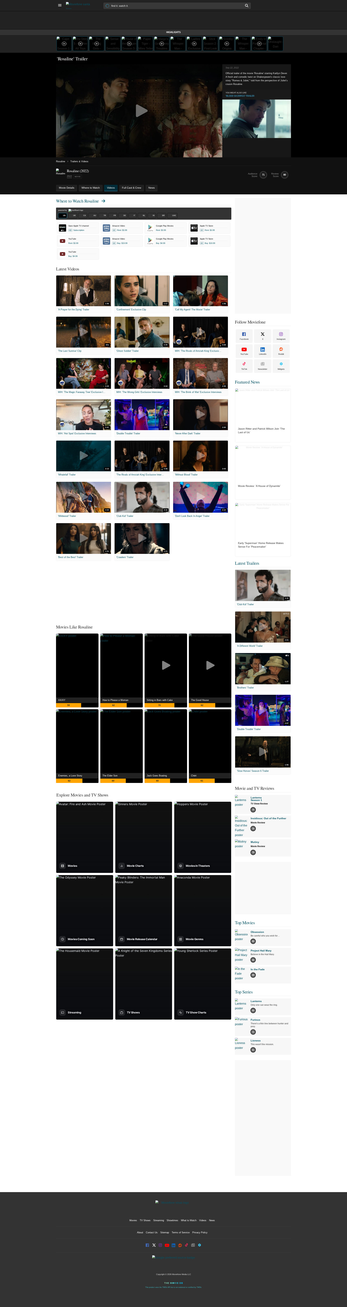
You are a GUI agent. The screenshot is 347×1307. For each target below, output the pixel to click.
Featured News (247, 382)
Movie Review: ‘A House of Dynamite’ (259, 486)
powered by (62, 210)
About (140, 1232)
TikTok (244, 369)
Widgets (281, 369)
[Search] (246, 5)
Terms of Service (181, 1232)
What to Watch (188, 1220)
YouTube (244, 354)
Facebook (244, 339)
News (212, 1220)
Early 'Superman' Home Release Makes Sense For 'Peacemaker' (261, 545)
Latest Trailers (247, 563)
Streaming (158, 1220)
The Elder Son (109, 775)
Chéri (193, 775)
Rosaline (60, 161)
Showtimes (172, 1220)
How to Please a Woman (115, 700)
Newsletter (262, 369)
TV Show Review (259, 803)
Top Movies (245, 922)
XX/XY (61, 700)
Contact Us (152, 1232)
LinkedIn (262, 354)
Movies (133, 1220)
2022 (69, 176)
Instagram (281, 339)
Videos (202, 1220)
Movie (78, 177)
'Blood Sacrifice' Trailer (240, 96)
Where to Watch (77, 201)
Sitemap (164, 1232)
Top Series (243, 992)
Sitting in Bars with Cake (160, 700)
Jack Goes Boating (157, 775)
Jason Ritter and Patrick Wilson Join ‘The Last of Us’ (261, 430)
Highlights (173, 32)
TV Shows (145, 1220)
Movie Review (258, 822)
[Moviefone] (79, 5)
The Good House (200, 700)
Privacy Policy (199, 1232)
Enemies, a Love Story (70, 775)
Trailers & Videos (79, 161)
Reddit (281, 354)
